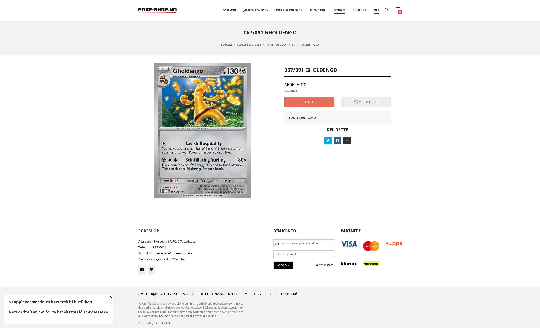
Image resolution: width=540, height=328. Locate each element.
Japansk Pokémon (256, 10)
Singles (339, 10)
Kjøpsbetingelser (165, 294)
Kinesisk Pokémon (289, 10)
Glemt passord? (325, 264)
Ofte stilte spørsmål (281, 294)
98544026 (160, 247)
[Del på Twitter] (328, 140)
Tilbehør (359, 10)
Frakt (142, 294)
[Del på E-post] (347, 140)
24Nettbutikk (162, 323)
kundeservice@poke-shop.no (171, 253)
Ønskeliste (367, 102)
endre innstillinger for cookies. (197, 315)
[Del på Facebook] (337, 140)
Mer (376, 10)
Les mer (164, 315)
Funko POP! (318, 10)
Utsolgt (309, 102)
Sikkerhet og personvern (203, 294)
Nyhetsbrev (237, 294)
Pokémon (229, 10)
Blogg (255, 294)
